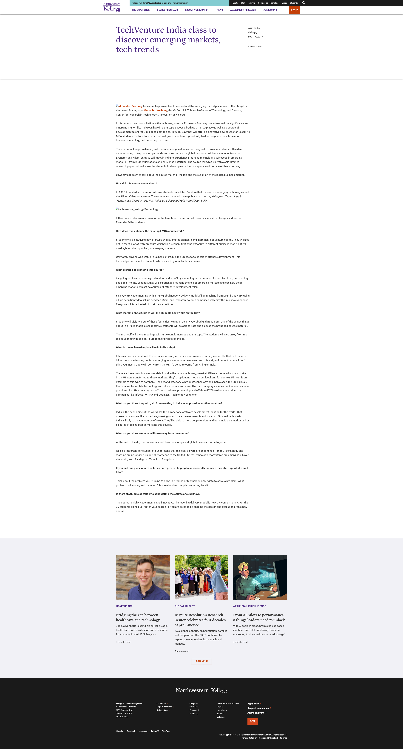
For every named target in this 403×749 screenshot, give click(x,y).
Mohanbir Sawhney (155, 110)
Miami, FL (194, 714)
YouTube (166, 731)
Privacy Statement (249, 738)
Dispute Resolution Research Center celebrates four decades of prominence (200, 620)
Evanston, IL (195, 710)
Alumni (252, 3)
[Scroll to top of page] (291, 733)
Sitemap (283, 738)
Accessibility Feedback (268, 738)
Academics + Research (243, 10)
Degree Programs (167, 10)
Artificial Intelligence (249, 606)
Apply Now (253, 703)
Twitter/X (155, 731)
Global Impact (185, 606)
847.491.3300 (122, 717)
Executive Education (197, 10)
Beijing (220, 707)
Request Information (258, 708)
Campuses (194, 703)
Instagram (143, 731)
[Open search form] (304, 3)
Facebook (131, 731)
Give (252, 721)
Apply (294, 10)
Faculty (235, 3)
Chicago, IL (194, 707)
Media (284, 3)
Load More (201, 661)
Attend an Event (255, 712)
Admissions (270, 10)
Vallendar (221, 717)
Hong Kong (222, 710)
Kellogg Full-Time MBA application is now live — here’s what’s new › (160, 3)
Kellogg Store (162, 710)
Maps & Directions (164, 707)
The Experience (141, 10)
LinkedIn (119, 731)
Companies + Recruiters (268, 3)
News (220, 10)
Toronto (220, 714)
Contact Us (161, 703)
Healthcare (124, 606)
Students (294, 3)
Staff (243, 3)
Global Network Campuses (228, 703)
